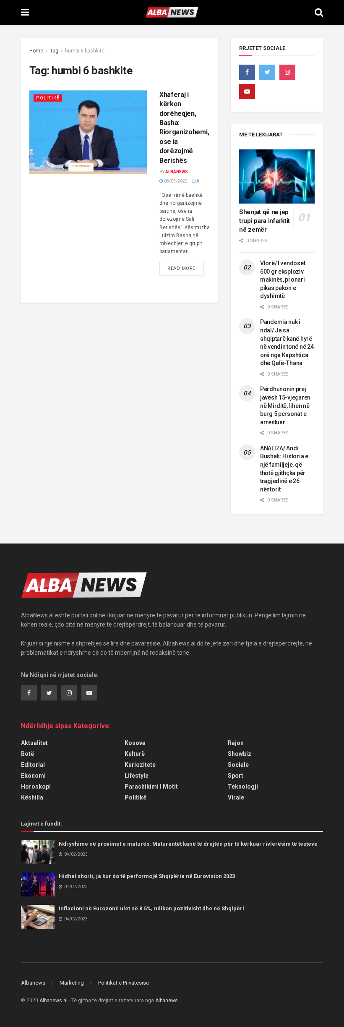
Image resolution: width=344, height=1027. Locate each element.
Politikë (48, 98)
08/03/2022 (175, 181)
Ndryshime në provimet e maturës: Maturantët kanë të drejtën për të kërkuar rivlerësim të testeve (188, 844)
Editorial (33, 764)
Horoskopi (36, 786)
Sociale (238, 764)
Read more (181, 268)
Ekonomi (33, 775)
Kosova (135, 743)
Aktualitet (34, 743)
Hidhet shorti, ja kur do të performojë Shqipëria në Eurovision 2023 (147, 876)
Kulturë (135, 753)
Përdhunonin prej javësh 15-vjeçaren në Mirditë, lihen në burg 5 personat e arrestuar (285, 405)
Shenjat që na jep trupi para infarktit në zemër (264, 220)
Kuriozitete (140, 764)
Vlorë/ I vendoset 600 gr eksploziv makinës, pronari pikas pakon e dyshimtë (282, 279)
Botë (27, 753)
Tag (54, 51)
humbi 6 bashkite (84, 51)
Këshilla (32, 797)
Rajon (236, 743)
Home (36, 51)
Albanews (176, 172)
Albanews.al (53, 1000)
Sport (235, 775)
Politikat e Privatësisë (123, 983)
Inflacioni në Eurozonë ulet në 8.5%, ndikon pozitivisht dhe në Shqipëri (151, 908)
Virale (236, 797)
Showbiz (239, 753)
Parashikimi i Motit (151, 786)
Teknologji (243, 786)
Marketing (72, 983)
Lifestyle (137, 775)
